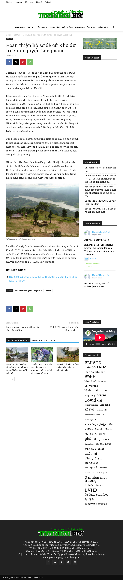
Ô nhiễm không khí (99, 472)
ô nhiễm (89, 485)
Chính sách (103, 27)
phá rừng (93, 438)
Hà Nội (89, 409)
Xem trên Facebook (92, 263)
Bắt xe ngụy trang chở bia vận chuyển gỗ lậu (23, 328)
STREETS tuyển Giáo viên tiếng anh (64, 328)
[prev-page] (8, 379)
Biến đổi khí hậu (95, 371)
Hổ (106, 410)
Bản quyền (29, 2)
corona (102, 395)
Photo (92, 258)
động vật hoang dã (96, 503)
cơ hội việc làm (91, 405)
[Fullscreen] (113, 344)
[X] (16, 62)
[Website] (75, 562)
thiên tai (91, 453)
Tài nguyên (55, 27)
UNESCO (48, 290)
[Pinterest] (23, 62)
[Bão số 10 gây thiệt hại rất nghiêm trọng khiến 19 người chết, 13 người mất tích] (17, 354)
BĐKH (90, 376)
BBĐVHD (93, 362)
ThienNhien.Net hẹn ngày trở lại (100, 169)
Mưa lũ (108, 429)
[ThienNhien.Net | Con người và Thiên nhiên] (61, 14)
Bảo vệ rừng (91, 385)
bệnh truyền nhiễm (97, 390)
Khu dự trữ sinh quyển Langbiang (28, 290)
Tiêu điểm (41, 27)
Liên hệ (39, 2)
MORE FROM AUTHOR (44, 340)
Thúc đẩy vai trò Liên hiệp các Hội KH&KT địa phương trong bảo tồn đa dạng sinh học (100, 178)
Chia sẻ (89, 267)
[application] (100, 337)
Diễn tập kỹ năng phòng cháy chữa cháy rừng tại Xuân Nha (68, 367)
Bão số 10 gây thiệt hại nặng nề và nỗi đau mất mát (100, 210)
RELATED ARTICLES (18, 340)
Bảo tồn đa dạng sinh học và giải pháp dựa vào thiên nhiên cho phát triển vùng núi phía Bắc (101, 191)
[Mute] (109, 344)
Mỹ (86, 433)
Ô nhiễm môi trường (96, 479)
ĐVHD (91, 490)
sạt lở (101, 448)
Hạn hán (99, 410)
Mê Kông (89, 429)
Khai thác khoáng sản (94, 414)
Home (8, 35)
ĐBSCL (99, 485)
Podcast (48, 2)
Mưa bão (99, 429)
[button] (113, 27)
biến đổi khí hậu (96, 367)
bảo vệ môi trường (95, 381)
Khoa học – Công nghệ (85, 27)
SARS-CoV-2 (90, 449)
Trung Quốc (91, 467)
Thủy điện (93, 458)
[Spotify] (68, 562)
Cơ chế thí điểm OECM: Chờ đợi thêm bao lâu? (100, 202)
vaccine (103, 467)
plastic (106, 439)
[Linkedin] (54, 562)
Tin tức (30, 27)
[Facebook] (9, 62)
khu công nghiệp (95, 424)
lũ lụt (110, 424)
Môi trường (67, 27)
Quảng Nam (89, 444)
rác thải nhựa (103, 443)
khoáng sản (90, 419)
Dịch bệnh (105, 404)
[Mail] (61, 562)
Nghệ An (93, 434)
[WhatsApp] (30, 62)
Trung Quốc (91, 462)
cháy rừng (90, 395)
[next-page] (13, 379)
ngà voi (102, 434)
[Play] (86, 344)
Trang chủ (20, 27)
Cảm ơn (19, 2)
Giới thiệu (10, 2)
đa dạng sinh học (96, 494)
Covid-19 (93, 400)
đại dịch (89, 499)
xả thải (87, 473)
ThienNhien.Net (101, 232)
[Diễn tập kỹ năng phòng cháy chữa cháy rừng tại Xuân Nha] (68, 354)
